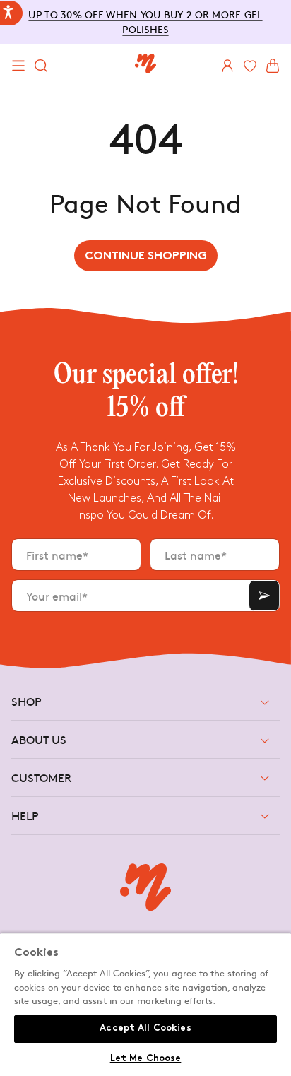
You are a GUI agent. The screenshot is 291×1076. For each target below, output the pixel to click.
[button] (18, 66)
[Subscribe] (264, 595)
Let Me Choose (146, 1059)
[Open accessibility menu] (11, 13)
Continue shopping (146, 257)
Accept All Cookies (145, 1028)
